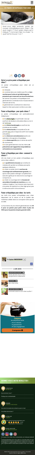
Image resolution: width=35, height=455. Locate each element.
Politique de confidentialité (8, 396)
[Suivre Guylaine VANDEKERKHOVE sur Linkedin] (31, 264)
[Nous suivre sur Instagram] (7, 434)
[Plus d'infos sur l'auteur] (24, 259)
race (8, 132)
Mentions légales (17, 453)
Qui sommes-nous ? (6, 393)
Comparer (16, 330)
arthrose (8, 123)
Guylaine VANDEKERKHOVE (16, 259)
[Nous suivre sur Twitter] (11, 434)
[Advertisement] (17, 54)
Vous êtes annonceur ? (7, 411)
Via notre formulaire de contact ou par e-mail (13, 408)
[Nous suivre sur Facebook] (3, 434)
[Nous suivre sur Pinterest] (15, 434)
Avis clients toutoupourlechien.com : (15, 420)
